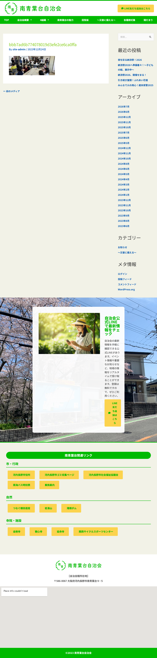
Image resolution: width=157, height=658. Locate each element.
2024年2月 (123, 189)
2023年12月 (124, 200)
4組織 (43, 20)
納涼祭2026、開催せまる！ (132, 74)
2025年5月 (123, 143)
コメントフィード (127, 284)
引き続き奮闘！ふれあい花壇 (133, 80)
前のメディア (11, 91)
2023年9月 (123, 215)
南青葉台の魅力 (65, 20)
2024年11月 (124, 153)
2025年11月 (124, 122)
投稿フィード (125, 279)
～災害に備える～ (106, 20)
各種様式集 (129, 20)
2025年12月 (124, 117)
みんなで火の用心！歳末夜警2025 (135, 85)
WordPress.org (126, 289)
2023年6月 (123, 226)
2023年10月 (124, 210)
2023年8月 (123, 220)
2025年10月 (124, 127)
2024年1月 (123, 194)
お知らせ (122, 247)
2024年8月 (123, 163)
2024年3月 (123, 184)
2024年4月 (123, 179)
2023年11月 (124, 205)
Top (6, 20)
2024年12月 (124, 148)
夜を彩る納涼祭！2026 (130, 59)
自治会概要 (23, 20)
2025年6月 (123, 137)
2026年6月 (123, 111)
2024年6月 (123, 168)
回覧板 (85, 20)
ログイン (122, 273)
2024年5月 (123, 174)
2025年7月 (123, 132)
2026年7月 (123, 106)
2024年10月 (124, 158)
